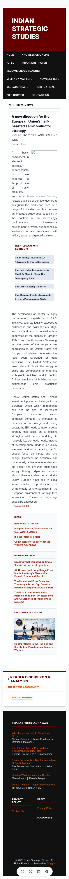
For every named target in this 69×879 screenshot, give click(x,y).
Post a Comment (22, 697)
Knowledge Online (35, 54)
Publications (46, 86)
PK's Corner (15, 95)
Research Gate (17, 86)
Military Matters (19, 78)
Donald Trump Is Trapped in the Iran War (33, 784)
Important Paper (34, 62)
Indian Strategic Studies (30, 29)
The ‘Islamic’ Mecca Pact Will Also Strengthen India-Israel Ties (30, 749)
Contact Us (40, 95)
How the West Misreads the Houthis (31, 775)
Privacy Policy (45, 808)
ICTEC (10, 62)
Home (10, 54)
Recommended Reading (23, 70)
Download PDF (21, 506)
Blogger (51, 863)
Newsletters (49, 78)
